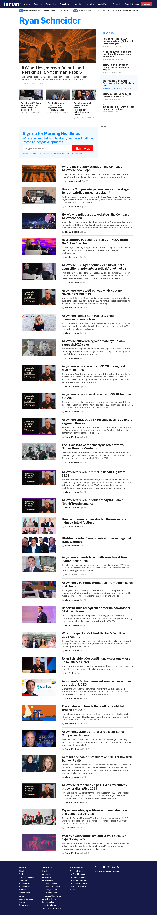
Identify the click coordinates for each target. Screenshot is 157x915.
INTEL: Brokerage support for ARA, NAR (94, 11)
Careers (22, 896)
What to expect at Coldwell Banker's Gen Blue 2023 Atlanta (93, 635)
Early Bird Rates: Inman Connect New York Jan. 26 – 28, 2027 (47, 11)
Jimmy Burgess (110, 59)
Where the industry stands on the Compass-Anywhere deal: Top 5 (92, 168)
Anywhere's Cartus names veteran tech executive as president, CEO (96, 682)
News (26, 4)
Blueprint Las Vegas (53, 896)
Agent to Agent (79, 877)
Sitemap (22, 890)
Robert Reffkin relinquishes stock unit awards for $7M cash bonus (96, 609)
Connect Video (48, 902)
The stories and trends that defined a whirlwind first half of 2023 (94, 708)
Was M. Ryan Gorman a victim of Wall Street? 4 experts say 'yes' (94, 837)
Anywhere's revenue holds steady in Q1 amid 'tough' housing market (92, 501)
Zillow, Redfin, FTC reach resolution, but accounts (116, 67)
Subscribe (146, 4)
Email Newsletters (49, 905)
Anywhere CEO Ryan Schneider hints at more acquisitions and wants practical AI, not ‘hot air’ (94, 266)
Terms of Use (24, 905)
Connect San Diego (52, 886)
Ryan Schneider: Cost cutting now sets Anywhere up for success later (96, 660)
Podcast (116, 4)
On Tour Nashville (52, 893)
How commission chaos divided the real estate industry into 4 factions (94, 520)
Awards (77, 4)
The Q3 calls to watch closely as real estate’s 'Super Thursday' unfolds (93, 446)
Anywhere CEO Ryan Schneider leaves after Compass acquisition (31, 106)
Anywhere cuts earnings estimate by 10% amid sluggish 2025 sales (94, 342)
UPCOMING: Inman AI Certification (124, 11)
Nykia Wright (126, 88)
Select (44, 871)
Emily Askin (109, 112)
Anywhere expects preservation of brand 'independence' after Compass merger (83, 108)
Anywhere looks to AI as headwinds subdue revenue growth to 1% (92, 292)
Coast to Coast (79, 874)
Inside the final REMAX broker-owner (119, 108)
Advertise (23, 880)
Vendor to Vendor (80, 883)
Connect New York (52, 883)
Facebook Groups (77, 871)
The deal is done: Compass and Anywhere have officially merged (55, 106)
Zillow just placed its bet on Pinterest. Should (117, 95)
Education (64, 4)
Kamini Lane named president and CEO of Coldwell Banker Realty (97, 758)
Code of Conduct (26, 899)
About (89, 4)
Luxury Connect (51, 890)
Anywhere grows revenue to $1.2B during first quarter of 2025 (93, 368)
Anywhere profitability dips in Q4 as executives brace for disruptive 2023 (94, 786)
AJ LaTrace (109, 46)
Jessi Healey (109, 72)
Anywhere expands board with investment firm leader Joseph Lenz (94, 559)
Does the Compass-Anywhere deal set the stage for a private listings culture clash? (95, 190)
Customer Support (26, 877)
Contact (22, 874)
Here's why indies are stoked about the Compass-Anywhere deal (96, 216)
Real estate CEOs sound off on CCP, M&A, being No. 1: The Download (95, 241)
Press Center (24, 893)
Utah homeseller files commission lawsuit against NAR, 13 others (96, 540)
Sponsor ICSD (24, 883)
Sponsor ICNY (24, 886)
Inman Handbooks (49, 899)
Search (128, 4)
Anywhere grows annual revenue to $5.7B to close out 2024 (96, 396)
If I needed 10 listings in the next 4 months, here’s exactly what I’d (118, 54)
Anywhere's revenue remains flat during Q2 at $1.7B (93, 473)
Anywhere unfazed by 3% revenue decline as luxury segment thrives (97, 421)
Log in (137, 4)
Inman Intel (46, 877)
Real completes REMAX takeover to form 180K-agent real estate (118, 41)
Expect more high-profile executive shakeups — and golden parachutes (95, 812)
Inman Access (47, 874)
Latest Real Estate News (52, 908)
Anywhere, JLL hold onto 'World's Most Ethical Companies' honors (93, 733)
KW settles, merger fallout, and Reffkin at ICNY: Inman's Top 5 (53, 70)
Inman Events (47, 880)
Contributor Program (78, 886)
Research (50, 4)
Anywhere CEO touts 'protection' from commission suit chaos (97, 584)
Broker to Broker (80, 880)
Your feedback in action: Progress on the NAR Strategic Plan (119, 83)
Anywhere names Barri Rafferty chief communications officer (88, 317)
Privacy (22, 902)
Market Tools (103, 4)
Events (37, 4)
